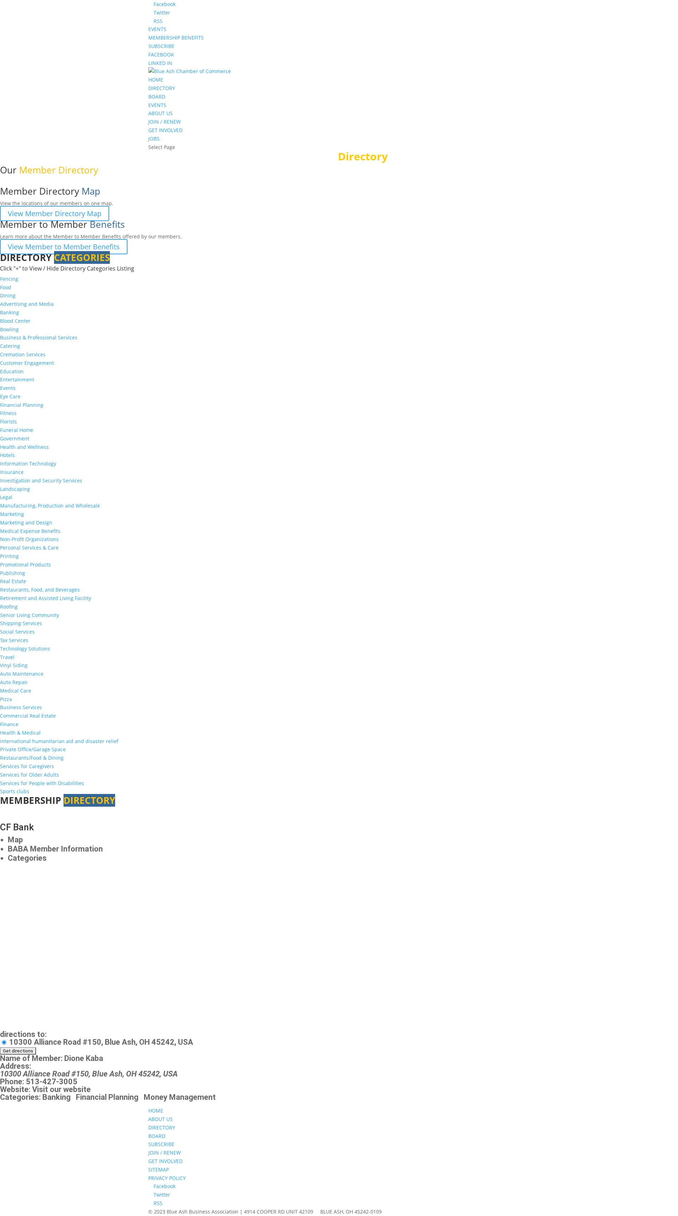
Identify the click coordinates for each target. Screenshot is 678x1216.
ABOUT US (160, 113)
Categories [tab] (27, 858)
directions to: (23, 1034)
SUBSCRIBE (161, 46)
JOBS (154, 138)
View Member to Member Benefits (64, 246)
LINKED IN (160, 63)
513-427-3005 (51, 1081)
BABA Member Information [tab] (55, 848)
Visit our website (61, 1089)
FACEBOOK (161, 54)
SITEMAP (158, 1169)
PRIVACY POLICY (167, 1178)
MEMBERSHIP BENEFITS (176, 37)
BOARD (156, 96)
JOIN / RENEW (164, 121)
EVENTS (157, 29)
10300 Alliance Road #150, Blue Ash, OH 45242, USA (100, 1042)
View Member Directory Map (54, 213)
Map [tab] (15, 839)
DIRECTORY (161, 88)
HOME (155, 79)
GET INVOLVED (165, 130)
